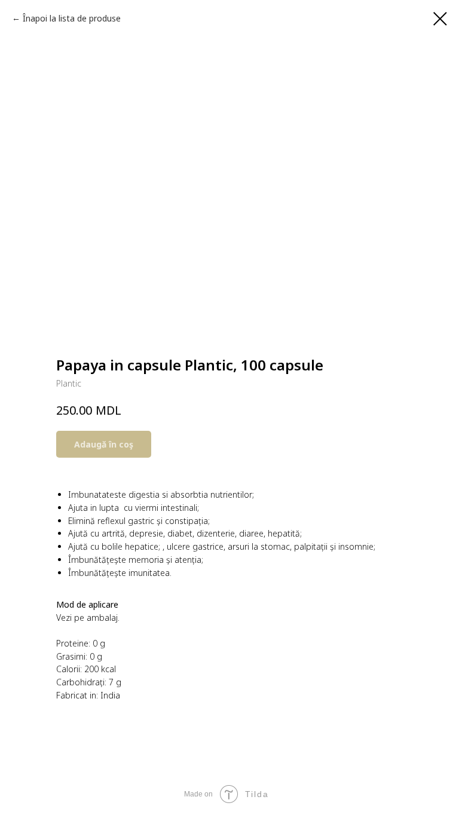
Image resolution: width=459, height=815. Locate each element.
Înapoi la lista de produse (72, 18)
